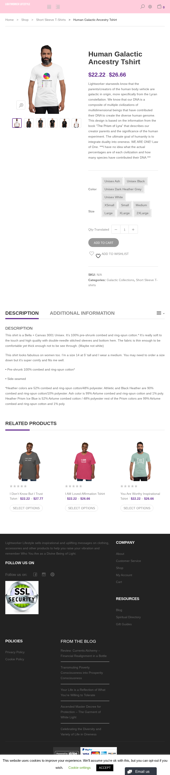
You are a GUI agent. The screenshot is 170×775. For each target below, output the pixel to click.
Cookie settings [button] (79, 767)
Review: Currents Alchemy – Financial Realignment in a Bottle (84, 653)
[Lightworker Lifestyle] (22, 3)
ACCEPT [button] (105, 767)
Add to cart (103, 243)
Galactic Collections (120, 280)
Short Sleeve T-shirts (51, 19)
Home (9, 19)
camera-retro (43, 574)
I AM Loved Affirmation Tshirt (85, 496)
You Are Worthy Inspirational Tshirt (140, 496)
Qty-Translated (98, 229)
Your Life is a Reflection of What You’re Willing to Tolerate (83, 692)
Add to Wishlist (115, 254)
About (120, 554)
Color (92, 189)
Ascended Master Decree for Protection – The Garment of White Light (81, 712)
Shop (25, 19)
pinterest (52, 574)
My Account (124, 575)
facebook (35, 574)
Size (91, 211)
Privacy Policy (15, 652)
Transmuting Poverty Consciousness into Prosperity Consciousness (82, 673)
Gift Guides (124, 624)
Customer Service (128, 561)
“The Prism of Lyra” (109, 126)
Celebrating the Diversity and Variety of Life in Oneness (81, 731)
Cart (119, 582)
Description (22, 313)
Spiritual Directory (128, 617)
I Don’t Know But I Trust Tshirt (30, 496)
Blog (119, 610)
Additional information (82, 313)
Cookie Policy (14, 659)
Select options (26, 508)
